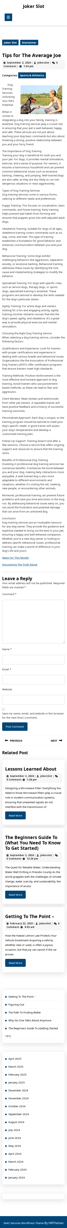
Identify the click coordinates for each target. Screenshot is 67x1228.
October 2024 (17, 1106)
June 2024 (14, 1138)
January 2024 (16, 1177)
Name (7, 649)
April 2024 (14, 1153)
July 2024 (14, 1130)
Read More (17, 816)
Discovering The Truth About (19, 564)
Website (7, 689)
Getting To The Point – (29, 916)
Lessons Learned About (30, 769)
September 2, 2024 (19, 62)
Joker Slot (33, 6)
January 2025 (16, 1082)
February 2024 (17, 1169)
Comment (9, 594)
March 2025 (15, 1066)
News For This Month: (15, 557)
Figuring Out (16, 1004)
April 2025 (14, 1058)
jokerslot (43, 62)
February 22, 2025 (21, 923)
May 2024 (14, 1146)
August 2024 (16, 1122)
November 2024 (18, 1098)
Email (6, 669)
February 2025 (17, 1074)
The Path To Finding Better (24, 1012)
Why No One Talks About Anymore (29, 1020)
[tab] (8, 17)
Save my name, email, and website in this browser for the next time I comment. (33, 715)
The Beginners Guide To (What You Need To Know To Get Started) (33, 842)
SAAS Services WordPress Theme (23, 1223)
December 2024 (18, 1090)
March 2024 (15, 1161)
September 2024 (18, 1114)
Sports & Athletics (32, 75)
